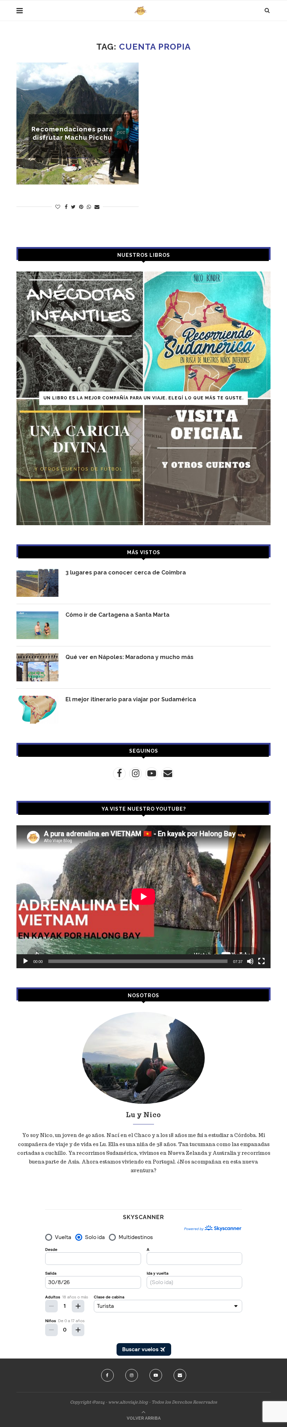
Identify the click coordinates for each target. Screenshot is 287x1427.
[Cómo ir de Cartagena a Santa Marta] (37, 625)
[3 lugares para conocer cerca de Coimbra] (37, 583)
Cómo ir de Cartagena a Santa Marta (117, 614)
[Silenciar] (250, 961)
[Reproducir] (25, 961)
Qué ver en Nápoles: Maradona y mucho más (129, 657)
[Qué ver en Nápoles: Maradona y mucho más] (37, 667)
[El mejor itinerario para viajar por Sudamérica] (37, 710)
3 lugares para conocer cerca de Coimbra (125, 572)
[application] (143, 896)
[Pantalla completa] (261, 961)
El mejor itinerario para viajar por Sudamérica (130, 699)
